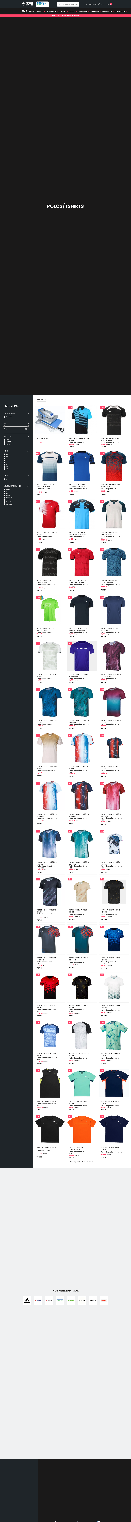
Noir (7, 500)
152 (7, 454)
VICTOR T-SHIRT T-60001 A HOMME (78, 767)
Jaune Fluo (9, 498)
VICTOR (8, 442)
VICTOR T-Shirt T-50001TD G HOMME (79, 959)
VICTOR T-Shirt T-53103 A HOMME (110, 1007)
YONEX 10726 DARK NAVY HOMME (110, 1103)
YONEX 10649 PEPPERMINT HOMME (110, 1055)
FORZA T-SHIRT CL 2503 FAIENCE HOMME (109, 581)
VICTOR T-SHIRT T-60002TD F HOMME (47, 863)
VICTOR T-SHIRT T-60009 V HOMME (78, 911)
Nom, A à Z (40, 399)
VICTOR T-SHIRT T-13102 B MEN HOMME (110, 629)
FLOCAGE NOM (42, 438)
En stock (9, 417)
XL (6, 465)
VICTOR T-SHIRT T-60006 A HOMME (110, 863)
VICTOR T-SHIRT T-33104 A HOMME (46, 675)
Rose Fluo (9, 502)
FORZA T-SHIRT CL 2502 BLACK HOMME (45, 581)
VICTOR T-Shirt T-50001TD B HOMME (46, 959)
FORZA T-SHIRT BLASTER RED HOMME (47, 533)
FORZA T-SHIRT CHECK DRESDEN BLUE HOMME (77, 533)
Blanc (8, 491)
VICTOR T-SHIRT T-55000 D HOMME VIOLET (111, 675)
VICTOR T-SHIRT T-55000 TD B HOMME (47, 721)
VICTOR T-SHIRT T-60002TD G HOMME (79, 863)
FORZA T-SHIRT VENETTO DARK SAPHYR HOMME (78, 629)
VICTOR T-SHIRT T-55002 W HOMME (47, 767)
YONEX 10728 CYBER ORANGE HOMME (76, 1149)
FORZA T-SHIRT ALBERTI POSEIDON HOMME (45, 485)
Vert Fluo (9, 504)
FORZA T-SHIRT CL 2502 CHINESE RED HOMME (77, 581)
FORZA (8, 440)
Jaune (8, 496)
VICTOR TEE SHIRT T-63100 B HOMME (47, 1055)
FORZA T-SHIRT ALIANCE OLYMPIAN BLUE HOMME (77, 485)
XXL (7, 469)
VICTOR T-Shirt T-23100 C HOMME (110, 911)
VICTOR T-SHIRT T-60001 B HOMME (110, 767)
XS (7, 467)
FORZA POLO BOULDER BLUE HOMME (79, 439)
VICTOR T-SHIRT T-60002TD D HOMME (111, 815)
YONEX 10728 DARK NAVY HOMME (110, 1149)
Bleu (7, 493)
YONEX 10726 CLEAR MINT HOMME (78, 1103)
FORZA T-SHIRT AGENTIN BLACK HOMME (110, 439)
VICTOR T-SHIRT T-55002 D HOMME (111, 721)
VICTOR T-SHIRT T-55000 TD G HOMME (79, 721)
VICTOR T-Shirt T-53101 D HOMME (46, 1007)
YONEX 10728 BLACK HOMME (47, 1148)
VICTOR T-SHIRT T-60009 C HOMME (46, 911)
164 (7, 456)
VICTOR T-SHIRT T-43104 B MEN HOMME (78, 675)
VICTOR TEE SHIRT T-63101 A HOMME (79, 1055)
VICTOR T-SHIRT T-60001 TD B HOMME (79, 815)
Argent (8, 489)
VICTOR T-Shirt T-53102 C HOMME (78, 1007)
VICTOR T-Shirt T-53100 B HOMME (110, 959)
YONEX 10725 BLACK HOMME (47, 1102)
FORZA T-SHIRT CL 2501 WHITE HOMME (109, 533)
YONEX (8, 444)
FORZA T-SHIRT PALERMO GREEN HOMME (46, 629)
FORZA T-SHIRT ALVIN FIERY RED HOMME (111, 485)
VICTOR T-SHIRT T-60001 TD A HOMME (47, 815)
